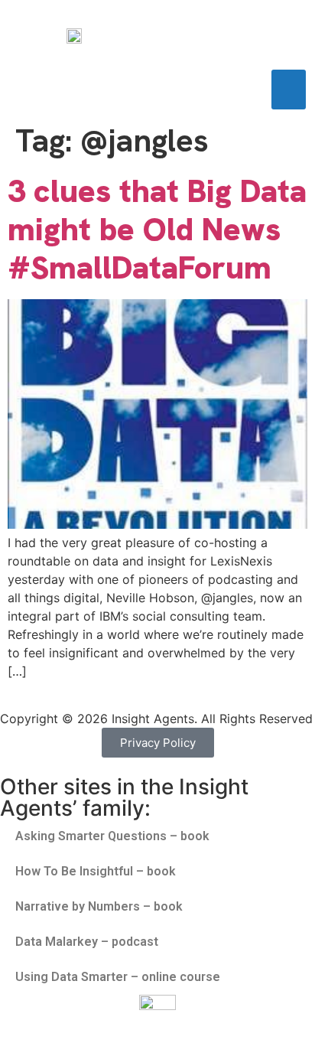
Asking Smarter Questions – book (112, 836)
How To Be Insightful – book (95, 871)
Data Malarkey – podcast (86, 941)
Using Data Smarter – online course (117, 977)
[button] (288, 90)
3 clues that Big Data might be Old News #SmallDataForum (157, 229)
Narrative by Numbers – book (99, 906)
